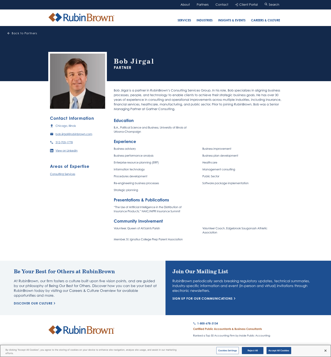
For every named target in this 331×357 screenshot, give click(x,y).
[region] (165, 351)
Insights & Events (231, 20)
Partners (203, 4)
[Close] (325, 350)
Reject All (253, 350)
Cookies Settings (227, 350)
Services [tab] (184, 20)
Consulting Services (62, 174)
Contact (221, 4)
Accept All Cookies (278, 350)
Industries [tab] (205, 20)
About (185, 4)
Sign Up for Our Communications (202, 298)
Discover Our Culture (33, 303)
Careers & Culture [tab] (265, 20)
